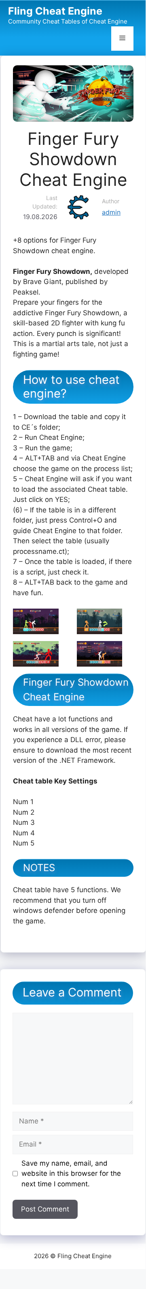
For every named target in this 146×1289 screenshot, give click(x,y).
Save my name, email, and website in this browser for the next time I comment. (71, 1173)
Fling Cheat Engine (55, 11)
